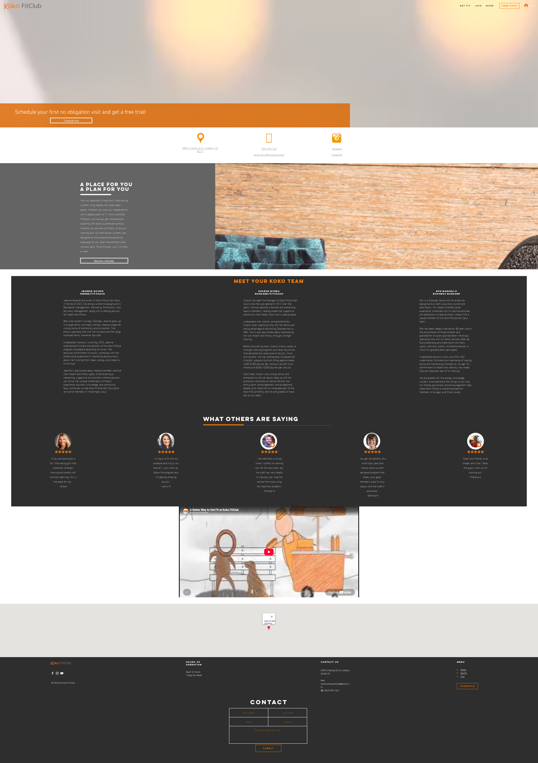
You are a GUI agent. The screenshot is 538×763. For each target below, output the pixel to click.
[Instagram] (57, 673)
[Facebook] (52, 673)
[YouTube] (62, 673)
